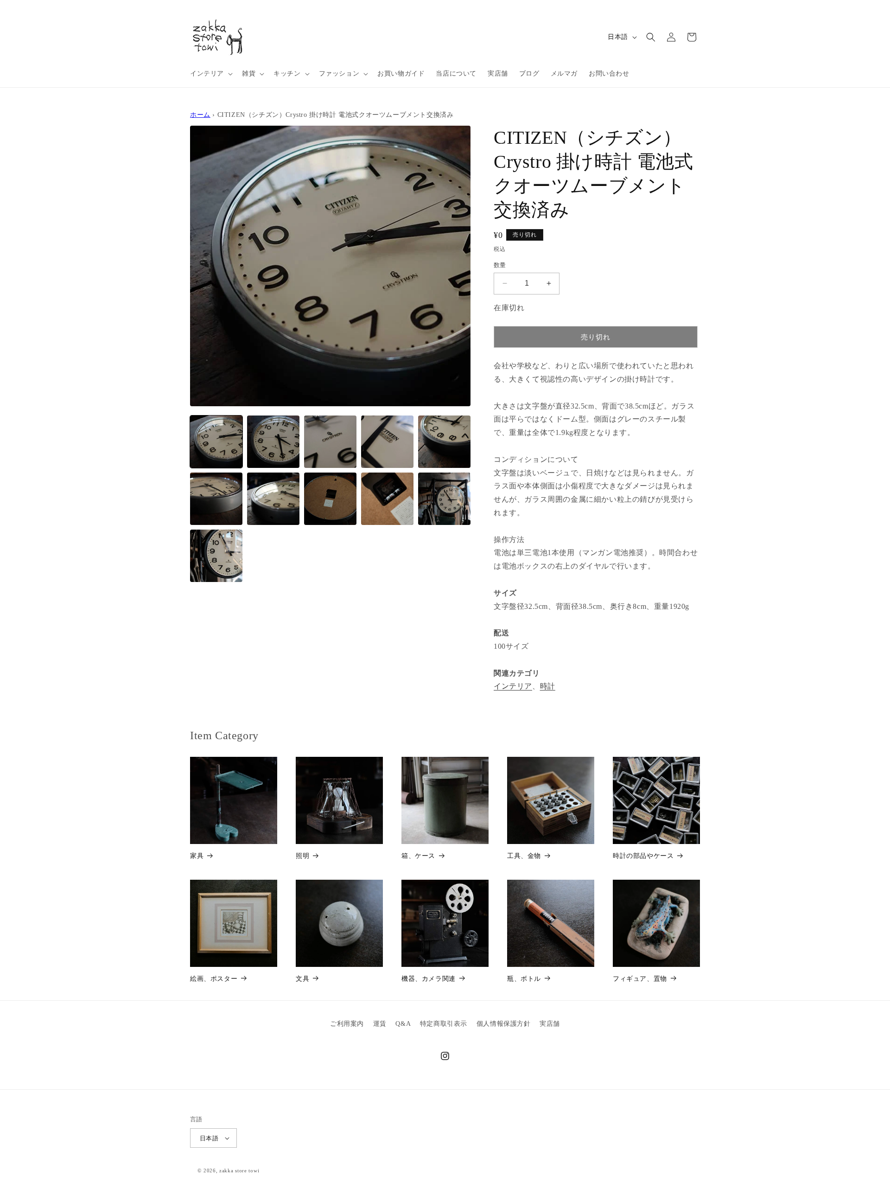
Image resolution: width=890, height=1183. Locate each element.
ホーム (200, 114)
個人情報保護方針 (504, 1023)
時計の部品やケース (643, 855)
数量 (500, 265)
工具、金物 (524, 855)
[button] (210, 73)
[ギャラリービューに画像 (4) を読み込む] (387, 442)
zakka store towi (239, 1170)
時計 (547, 686)
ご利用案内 (347, 1023)
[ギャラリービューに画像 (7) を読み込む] (273, 499)
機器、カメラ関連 (428, 978)
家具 (196, 855)
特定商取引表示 (443, 1023)
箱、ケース (418, 855)
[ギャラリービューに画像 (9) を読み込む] (387, 499)
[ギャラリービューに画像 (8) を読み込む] (330, 499)
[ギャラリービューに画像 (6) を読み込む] (216, 499)
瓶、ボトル (524, 978)
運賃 (380, 1023)
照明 (302, 855)
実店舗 (550, 1023)
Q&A (403, 1023)
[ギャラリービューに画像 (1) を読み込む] (216, 442)
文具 (302, 978)
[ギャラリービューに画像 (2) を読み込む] (273, 442)
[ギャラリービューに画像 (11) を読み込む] (216, 556)
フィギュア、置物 (640, 978)
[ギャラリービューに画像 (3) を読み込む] (330, 442)
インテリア (513, 686)
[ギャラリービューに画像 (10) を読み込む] (444, 499)
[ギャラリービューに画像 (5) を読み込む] (444, 442)
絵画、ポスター (213, 978)
